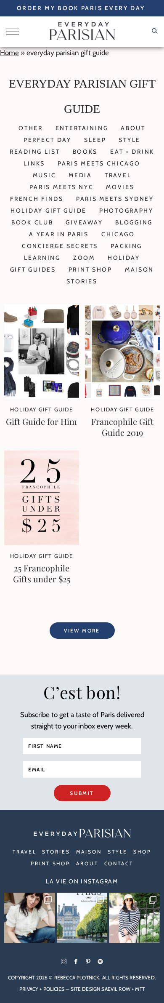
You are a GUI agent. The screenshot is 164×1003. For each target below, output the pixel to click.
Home (9, 52)
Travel (118, 175)
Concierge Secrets (60, 246)
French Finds (36, 199)
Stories (81, 281)
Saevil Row (115, 989)
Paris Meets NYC (61, 187)
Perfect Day (47, 140)
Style (129, 140)
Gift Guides (33, 269)
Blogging (134, 222)
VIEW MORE (82, 630)
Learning (42, 257)
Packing (126, 246)
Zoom (84, 257)
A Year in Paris (59, 234)
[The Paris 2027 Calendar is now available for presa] (82, 918)
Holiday (124, 257)
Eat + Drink (132, 151)
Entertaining (82, 128)
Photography (126, 210)
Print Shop (90, 269)
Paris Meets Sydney (115, 199)
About (133, 128)
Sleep (95, 140)
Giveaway (84, 222)
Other (31, 128)
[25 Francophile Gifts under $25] (41, 543)
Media (80, 175)
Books (85, 151)
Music (44, 175)
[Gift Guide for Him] (41, 396)
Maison (139, 269)
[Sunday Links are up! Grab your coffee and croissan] (29, 918)
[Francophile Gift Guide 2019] (122, 396)
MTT (139, 989)
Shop (142, 851)
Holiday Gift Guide (49, 210)
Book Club (32, 222)
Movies (120, 187)
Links (34, 163)
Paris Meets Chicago (99, 163)
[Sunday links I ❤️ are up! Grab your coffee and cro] (134, 918)
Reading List (35, 151)
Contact (118, 863)
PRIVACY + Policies (41, 989)
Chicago (118, 234)
